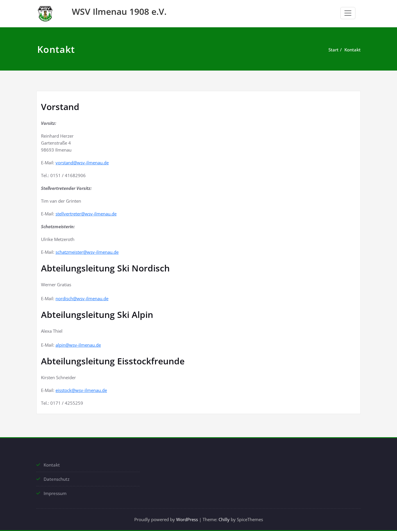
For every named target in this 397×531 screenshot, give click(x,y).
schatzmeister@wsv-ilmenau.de (87, 252)
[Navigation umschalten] (347, 13)
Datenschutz (56, 479)
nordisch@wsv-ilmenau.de (82, 298)
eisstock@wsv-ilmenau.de (81, 390)
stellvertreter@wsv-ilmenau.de (86, 214)
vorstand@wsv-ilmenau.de (82, 162)
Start (333, 50)
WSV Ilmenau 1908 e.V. (119, 11)
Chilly (224, 519)
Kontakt (352, 50)
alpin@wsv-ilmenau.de (78, 345)
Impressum (55, 493)
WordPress (187, 519)
